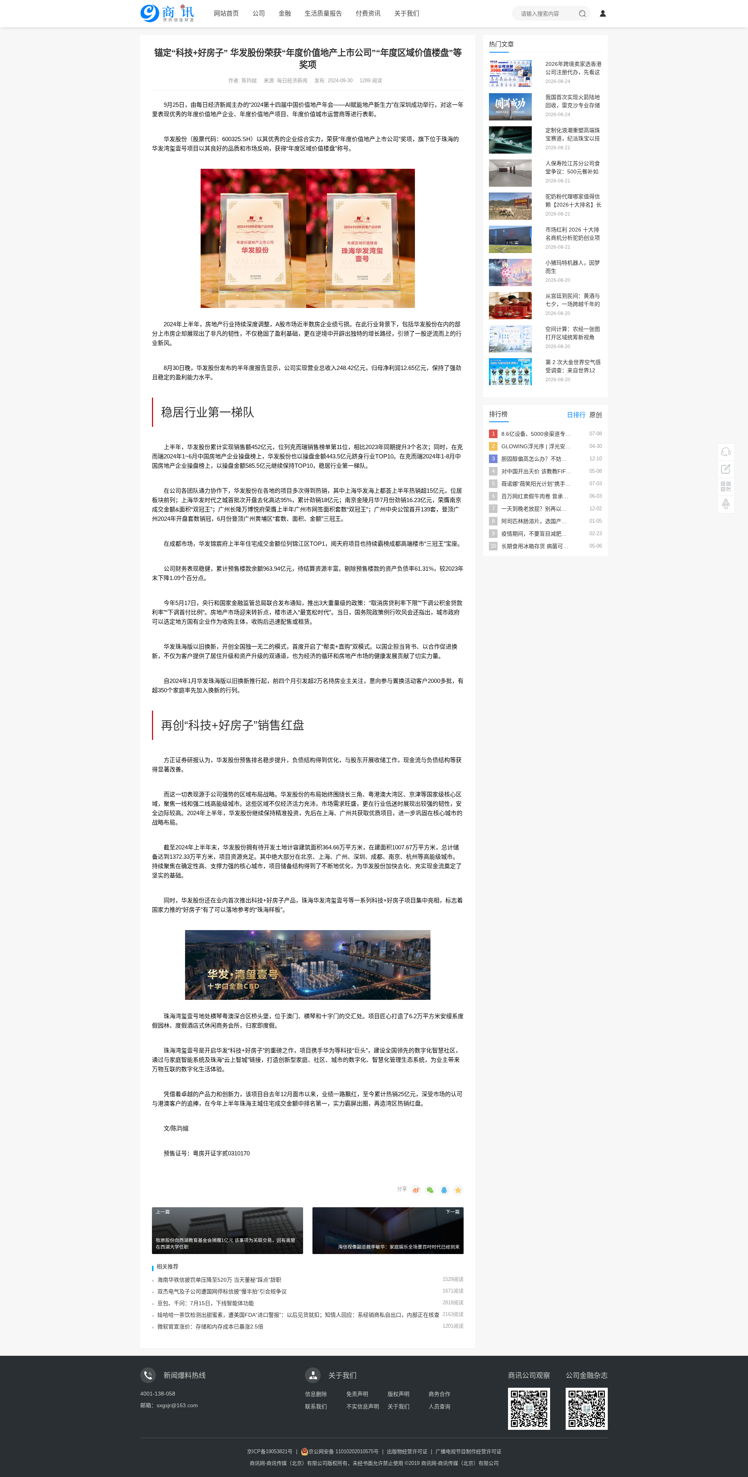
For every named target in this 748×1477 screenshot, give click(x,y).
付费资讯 (368, 13)
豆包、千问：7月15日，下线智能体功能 (205, 1303)
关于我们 (406, 13)
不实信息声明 (362, 1406)
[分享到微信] (430, 1190)
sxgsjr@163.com (177, 1405)
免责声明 (357, 1394)
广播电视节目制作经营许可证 (468, 1451)
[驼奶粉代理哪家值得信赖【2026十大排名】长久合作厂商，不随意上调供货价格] (510, 205)
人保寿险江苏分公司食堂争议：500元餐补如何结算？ (572, 171)
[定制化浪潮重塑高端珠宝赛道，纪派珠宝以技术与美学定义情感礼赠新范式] (510, 139)
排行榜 (498, 414)
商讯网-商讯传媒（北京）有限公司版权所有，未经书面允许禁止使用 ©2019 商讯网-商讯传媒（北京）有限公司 (374, 1463)
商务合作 (439, 1394)
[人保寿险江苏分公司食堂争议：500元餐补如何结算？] (510, 172)
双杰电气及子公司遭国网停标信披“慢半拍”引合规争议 (222, 1291)
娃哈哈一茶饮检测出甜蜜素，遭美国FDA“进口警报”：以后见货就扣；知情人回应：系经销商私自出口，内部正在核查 (298, 1315)
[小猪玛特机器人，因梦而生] (510, 272)
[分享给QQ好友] (444, 1190)
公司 (258, 13)
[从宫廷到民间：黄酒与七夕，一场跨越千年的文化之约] (510, 305)
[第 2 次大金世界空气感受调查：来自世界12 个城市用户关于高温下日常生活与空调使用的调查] (510, 371)
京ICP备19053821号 (270, 1451)
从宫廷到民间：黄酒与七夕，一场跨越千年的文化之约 (572, 304)
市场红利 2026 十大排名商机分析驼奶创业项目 (572, 237)
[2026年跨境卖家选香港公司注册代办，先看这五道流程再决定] (510, 73)
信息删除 (316, 1394)
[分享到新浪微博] (416, 1190)
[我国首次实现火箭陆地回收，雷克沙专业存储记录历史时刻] (510, 106)
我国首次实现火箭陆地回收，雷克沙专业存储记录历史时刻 (572, 105)
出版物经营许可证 (407, 1451)
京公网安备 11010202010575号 (344, 1451)
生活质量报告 (323, 13)
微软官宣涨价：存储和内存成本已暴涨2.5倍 (210, 1326)
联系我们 (316, 1406)
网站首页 (226, 13)
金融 (285, 13)
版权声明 (398, 1394)
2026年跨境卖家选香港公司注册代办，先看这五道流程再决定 (573, 72)
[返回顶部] (726, 504)
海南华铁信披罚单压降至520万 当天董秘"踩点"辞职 (219, 1280)
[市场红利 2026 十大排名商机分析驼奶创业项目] (510, 238)
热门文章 (501, 44)
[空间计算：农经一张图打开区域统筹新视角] (510, 338)
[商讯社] (168, 11)
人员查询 (439, 1406)
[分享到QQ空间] (458, 1190)
